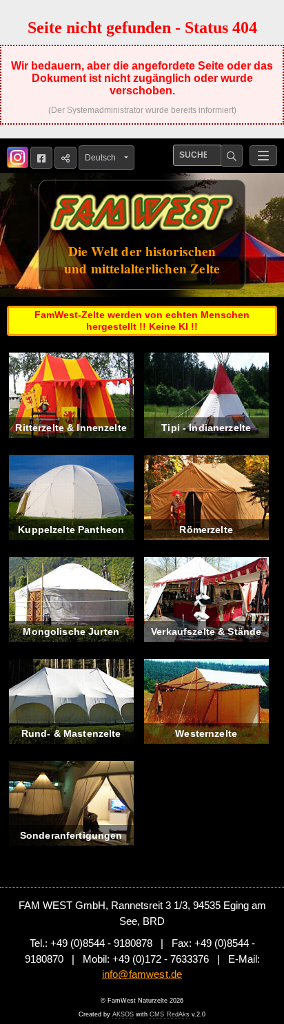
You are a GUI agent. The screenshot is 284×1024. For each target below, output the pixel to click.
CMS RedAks (170, 1014)
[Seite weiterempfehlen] (65, 158)
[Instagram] (17, 157)
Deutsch (103, 158)
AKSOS (123, 1014)
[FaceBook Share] (41, 158)
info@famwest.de (142, 974)
